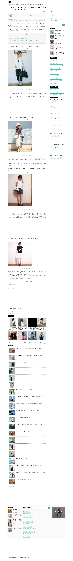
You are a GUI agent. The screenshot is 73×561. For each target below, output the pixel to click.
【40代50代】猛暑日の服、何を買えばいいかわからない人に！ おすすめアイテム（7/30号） (30, 355)
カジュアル (57, 136)
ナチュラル (52, 139)
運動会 (57, 118)
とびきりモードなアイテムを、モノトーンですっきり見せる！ (21, 37)
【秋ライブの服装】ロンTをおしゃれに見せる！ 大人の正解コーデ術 (59, 37)
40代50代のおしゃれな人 (54, 63)
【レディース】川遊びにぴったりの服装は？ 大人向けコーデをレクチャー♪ (27, 410)
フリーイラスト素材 (27, 557)
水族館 (52, 117)
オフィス (52, 113)
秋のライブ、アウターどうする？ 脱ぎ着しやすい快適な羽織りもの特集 (59, 42)
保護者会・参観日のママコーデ (55, 70)
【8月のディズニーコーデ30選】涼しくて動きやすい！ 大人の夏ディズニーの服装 (28, 348)
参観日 (55, 117)
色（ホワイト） (17, 311)
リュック (58, 159)
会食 (56, 113)
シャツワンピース (60, 157)
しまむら (52, 106)
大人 (51, 135)
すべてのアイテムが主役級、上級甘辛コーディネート (19, 38)
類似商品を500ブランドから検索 (27, 89)
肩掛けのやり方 (52, 81)
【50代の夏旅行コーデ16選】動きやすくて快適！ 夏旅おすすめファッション (28, 389)
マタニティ (52, 118)
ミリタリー (61, 135)
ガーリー (52, 136)
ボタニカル (57, 148)
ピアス (55, 162)
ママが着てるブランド (59, 68)
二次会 (61, 114)
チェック (52, 148)
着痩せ (52, 129)
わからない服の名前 (53, 83)
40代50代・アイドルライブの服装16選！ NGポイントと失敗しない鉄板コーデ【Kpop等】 (30, 396)
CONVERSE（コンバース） (55, 103)
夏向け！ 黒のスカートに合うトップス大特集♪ (23, 431)
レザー (57, 151)
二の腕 (60, 128)
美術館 (52, 114)
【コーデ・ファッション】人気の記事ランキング (17, 520)
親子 (59, 117)
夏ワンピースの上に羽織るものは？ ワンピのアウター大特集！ (25, 362)
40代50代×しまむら (53, 65)
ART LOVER (21, 557)
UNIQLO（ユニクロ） (54, 101)
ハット (52, 162)
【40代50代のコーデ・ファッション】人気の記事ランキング (25, 479)
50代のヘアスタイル (53, 60)
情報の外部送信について (15, 557)
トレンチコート (53, 157)
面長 (57, 125)
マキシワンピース (53, 158)
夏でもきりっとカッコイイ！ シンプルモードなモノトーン (20, 41)
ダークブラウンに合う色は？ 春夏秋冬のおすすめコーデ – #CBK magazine (22, 328)
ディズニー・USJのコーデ (54, 78)
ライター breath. (11, 284)
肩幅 (56, 128)
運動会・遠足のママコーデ (54, 71)
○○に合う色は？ (52, 90)
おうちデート (60, 113)
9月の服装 (60, 80)
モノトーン (57, 147)
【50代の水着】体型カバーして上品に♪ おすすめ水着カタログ (25, 458)
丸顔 (60, 125)
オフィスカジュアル (59, 139)
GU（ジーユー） (53, 102)
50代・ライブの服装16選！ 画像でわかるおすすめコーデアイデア (26, 417)
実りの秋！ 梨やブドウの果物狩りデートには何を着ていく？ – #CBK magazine (41, 342)
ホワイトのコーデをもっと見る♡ (27, 281)
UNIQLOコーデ (60, 65)
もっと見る (63, 152)
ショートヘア (53, 125)
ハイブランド (52, 68)
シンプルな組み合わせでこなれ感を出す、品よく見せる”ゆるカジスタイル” (23, 40)
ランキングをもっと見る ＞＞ (13, 486)
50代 (58, 129)
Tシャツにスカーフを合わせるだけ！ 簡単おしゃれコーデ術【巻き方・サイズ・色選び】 (29, 424)
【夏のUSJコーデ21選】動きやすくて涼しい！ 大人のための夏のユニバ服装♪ (28, 382)
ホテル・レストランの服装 (54, 75)
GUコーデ (51, 66)
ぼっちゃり (52, 128)
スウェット (52, 151)
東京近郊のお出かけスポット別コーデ (56, 76)
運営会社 (9, 557)
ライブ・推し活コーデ (53, 80)
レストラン (56, 114)
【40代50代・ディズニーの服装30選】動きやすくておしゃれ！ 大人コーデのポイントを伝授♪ (30, 472)
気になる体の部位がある (54, 89)
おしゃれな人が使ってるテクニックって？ (57, 94)
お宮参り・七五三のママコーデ (55, 73)
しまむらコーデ (56, 66)
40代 (55, 129)
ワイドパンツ (60, 158)
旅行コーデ (61, 78)
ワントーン (52, 147)
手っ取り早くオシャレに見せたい (55, 92)
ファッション (12, 313)
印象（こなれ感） (11, 311)
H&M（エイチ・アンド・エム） (55, 107)
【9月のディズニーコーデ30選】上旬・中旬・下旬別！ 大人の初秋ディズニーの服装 (29, 403)
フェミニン (55, 135)
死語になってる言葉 (59, 81)
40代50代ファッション (54, 61)
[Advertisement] (27, 107)
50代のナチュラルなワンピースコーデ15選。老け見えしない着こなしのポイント (28, 465)
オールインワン (53, 159)
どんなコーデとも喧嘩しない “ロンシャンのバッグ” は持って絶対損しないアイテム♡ (12, 328)
